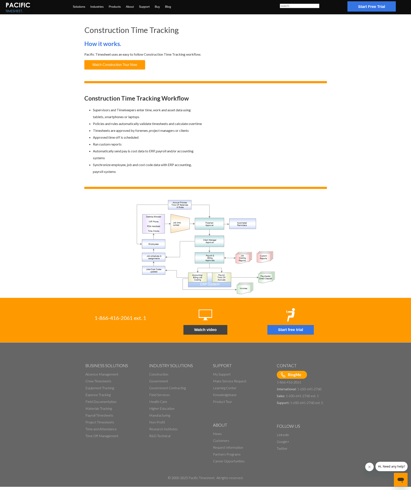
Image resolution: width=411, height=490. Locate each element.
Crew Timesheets (98, 381)
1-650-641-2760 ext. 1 (302, 396)
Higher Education (161, 408)
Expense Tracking (98, 395)
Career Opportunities (229, 461)
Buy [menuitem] (157, 6)
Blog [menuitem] (168, 6)
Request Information (228, 447)
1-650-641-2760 (309, 389)
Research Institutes (163, 429)
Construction (158, 374)
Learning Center (225, 388)
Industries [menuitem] (97, 6)
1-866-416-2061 (289, 382)
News (217, 434)
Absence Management (101, 374)
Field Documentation (100, 401)
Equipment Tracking (99, 388)
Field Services (159, 395)
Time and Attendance (101, 429)
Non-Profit (157, 422)
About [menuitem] (130, 6)
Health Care (158, 401)
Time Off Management (101, 436)
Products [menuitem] (115, 6)
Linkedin (283, 435)
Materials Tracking (98, 408)
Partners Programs (227, 454)
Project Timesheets (99, 422)
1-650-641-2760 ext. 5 (306, 403)
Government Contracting (167, 388)
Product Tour (222, 401)
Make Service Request (229, 381)
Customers (221, 440)
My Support (222, 374)
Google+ (283, 442)
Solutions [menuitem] (79, 6)
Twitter (282, 448)
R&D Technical (159, 436)
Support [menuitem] (144, 6)
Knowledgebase (225, 395)
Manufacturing (159, 415)
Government (158, 381)
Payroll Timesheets (99, 415)
